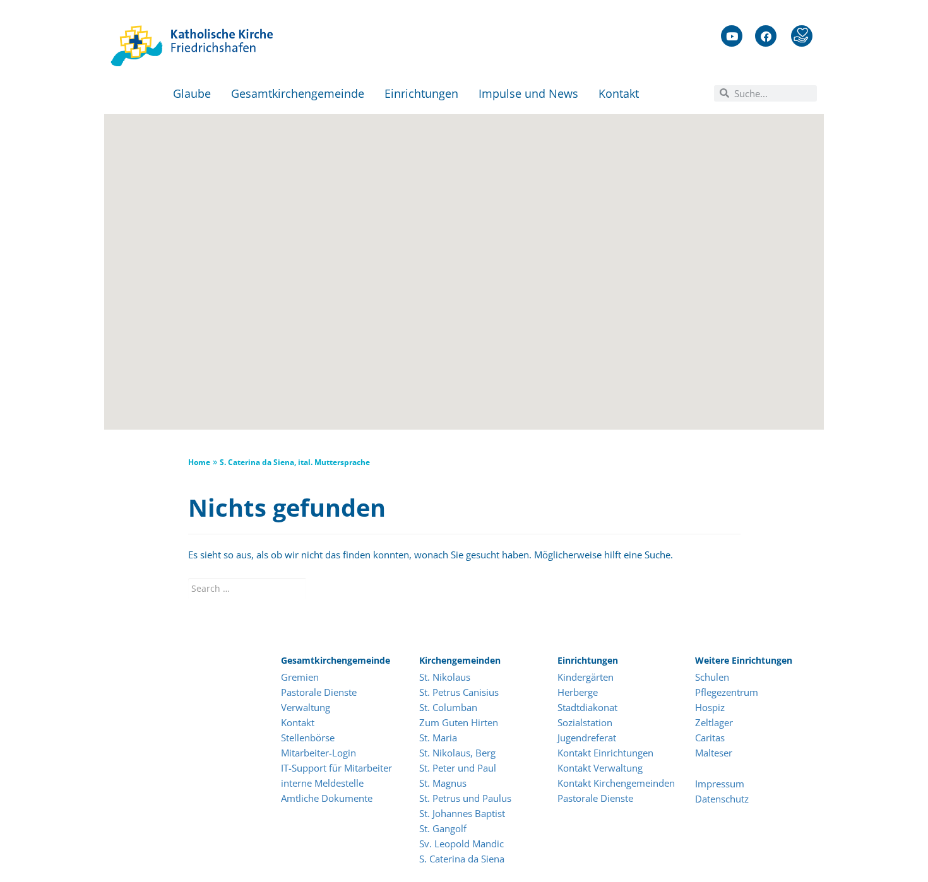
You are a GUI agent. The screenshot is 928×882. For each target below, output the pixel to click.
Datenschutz (722, 798)
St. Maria (438, 737)
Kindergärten (585, 677)
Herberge (577, 692)
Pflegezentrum (726, 692)
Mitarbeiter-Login (320, 752)
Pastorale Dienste (319, 692)
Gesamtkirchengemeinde (297, 93)
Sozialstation (584, 722)
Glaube (192, 93)
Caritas (710, 737)
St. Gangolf (443, 828)
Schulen (712, 677)
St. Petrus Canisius (459, 692)
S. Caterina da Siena (461, 858)
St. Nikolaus (444, 677)
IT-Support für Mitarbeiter (336, 767)
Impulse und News (528, 93)
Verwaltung (305, 707)
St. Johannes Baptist (462, 813)
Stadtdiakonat (587, 707)
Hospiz (711, 707)
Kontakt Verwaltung (600, 767)
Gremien (300, 677)
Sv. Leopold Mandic (461, 843)
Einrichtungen (421, 93)
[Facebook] (765, 36)
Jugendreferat (586, 737)
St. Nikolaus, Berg (457, 752)
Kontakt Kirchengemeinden (616, 783)
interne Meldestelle (322, 783)
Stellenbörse (308, 737)
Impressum (719, 783)
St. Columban (448, 707)
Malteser (713, 752)
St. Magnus (443, 783)
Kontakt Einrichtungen (605, 752)
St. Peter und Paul (457, 767)
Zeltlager (714, 722)
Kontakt (618, 93)
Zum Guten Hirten (458, 722)
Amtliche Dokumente (326, 798)
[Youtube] (731, 36)
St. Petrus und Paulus (465, 798)
